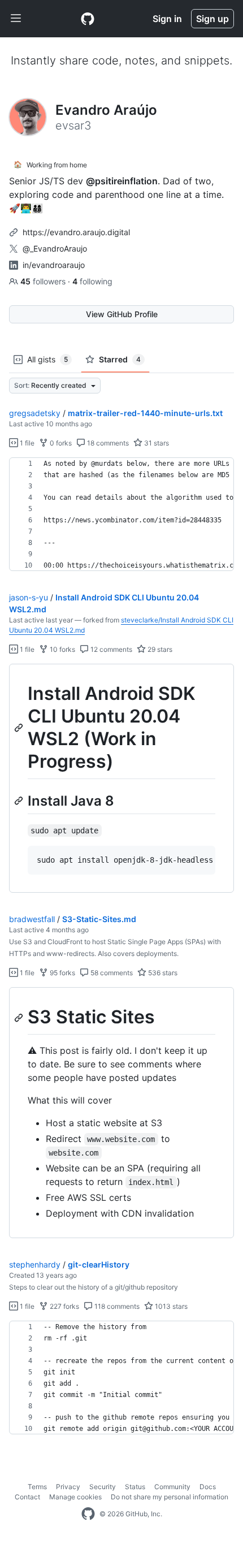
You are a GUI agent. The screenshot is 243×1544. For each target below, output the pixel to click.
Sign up (212, 18)
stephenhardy (34, 1264)
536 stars (161, 972)
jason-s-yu (28, 597)
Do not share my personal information (169, 1497)
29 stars (159, 649)
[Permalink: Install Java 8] (20, 800)
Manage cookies (75, 1497)
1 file (26, 443)
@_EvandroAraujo (55, 248)
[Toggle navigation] (16, 18)
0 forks (60, 443)
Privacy (68, 1486)
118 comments (116, 1306)
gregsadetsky (34, 413)
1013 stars (170, 1306)
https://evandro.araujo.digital (76, 232)
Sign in (167, 18)
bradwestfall (32, 919)
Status (135, 1486)
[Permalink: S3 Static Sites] (20, 1018)
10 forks (61, 649)
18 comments (107, 443)
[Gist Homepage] (87, 18)
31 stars (155, 443)
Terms (37, 1486)
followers (44, 281)
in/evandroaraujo (54, 265)
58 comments (111, 972)
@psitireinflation (122, 181)
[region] (121, 514)
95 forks (61, 972)
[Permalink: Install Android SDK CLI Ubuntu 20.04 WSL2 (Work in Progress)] (20, 728)
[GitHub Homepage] (88, 1514)
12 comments (110, 649)
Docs (207, 1486)
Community (172, 1486)
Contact (27, 1497)
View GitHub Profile (122, 314)
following (92, 281)
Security (102, 1486)
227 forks (63, 1306)
